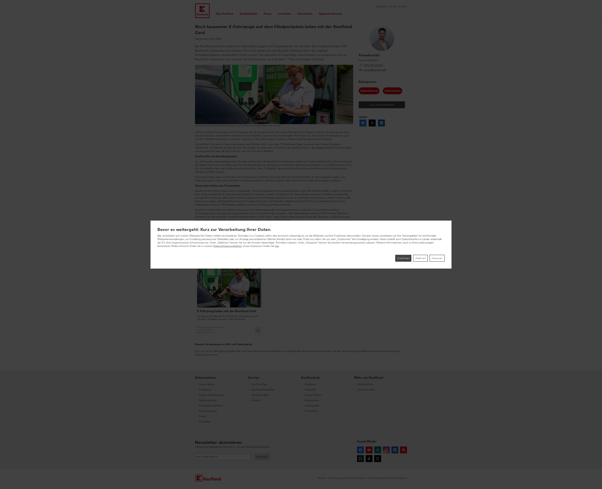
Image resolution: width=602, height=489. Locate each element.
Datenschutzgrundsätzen (227, 246)
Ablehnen (420, 258)
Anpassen (437, 258)
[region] (301, 245)
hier (277, 246)
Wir (159, 235)
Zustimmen (403, 258)
